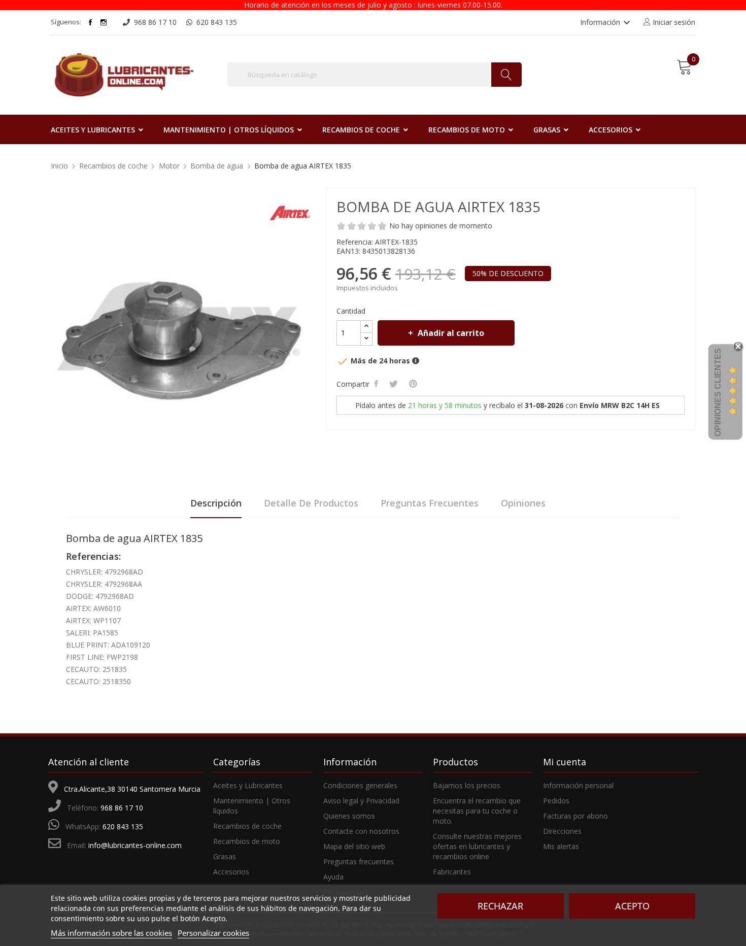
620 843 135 (123, 826)
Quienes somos (349, 816)
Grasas (224, 856)
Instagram (103, 22)
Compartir (378, 384)
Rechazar (500, 906)
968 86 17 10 (121, 808)
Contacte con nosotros (361, 831)
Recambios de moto (246, 841)
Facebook (90, 22)
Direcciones (562, 831)
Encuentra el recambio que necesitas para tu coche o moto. (477, 811)
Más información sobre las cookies (111, 933)
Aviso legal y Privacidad (361, 800)
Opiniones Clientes (718, 392)
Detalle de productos (311, 503)
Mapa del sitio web (354, 846)
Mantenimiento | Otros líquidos (251, 806)
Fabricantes (452, 871)
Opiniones (523, 503)
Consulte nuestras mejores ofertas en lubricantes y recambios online (477, 846)
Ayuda (333, 877)
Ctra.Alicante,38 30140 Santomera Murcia (132, 789)
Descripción (216, 503)
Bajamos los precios (466, 785)
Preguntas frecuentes (430, 503)
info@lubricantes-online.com (135, 845)
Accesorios (231, 871)
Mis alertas (561, 846)
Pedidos (556, 800)
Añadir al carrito (451, 333)
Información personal (578, 785)
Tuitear (395, 384)
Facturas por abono (575, 816)
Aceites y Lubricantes (248, 785)
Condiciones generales (360, 785)
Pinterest (414, 384)
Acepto (632, 906)
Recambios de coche (247, 826)
